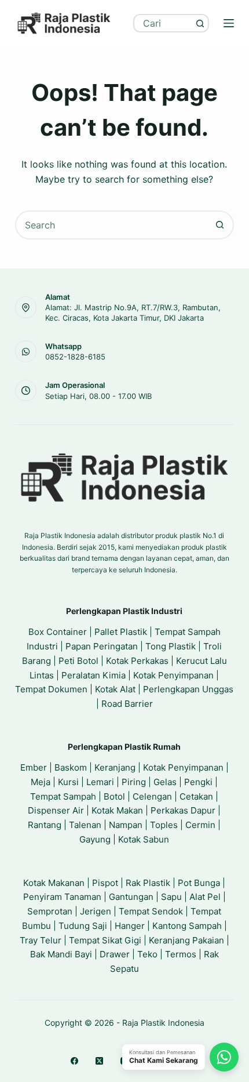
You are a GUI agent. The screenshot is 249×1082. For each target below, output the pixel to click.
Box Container (57, 631)
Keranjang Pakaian (186, 940)
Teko (147, 954)
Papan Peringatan (101, 646)
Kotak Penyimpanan (173, 675)
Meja (40, 781)
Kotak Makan (117, 810)
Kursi (68, 781)
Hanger (130, 925)
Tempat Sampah (63, 796)
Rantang (44, 824)
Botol (114, 796)
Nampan (125, 824)
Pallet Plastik (120, 631)
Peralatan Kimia (93, 675)
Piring (134, 781)
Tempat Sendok (151, 911)
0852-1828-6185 (75, 356)
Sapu (171, 896)
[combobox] (163, 23)
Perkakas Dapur (183, 810)
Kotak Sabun (143, 839)
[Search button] (200, 23)
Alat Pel (205, 896)
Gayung (95, 839)
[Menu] (229, 23)
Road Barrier (127, 703)
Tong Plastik (170, 646)
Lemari (100, 781)
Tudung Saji (82, 925)
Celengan (152, 796)
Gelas (165, 781)
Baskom (70, 767)
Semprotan (49, 911)
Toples (164, 824)
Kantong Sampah (187, 925)
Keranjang (115, 767)
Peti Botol (78, 660)
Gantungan (131, 896)
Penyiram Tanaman (62, 896)
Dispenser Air (56, 810)
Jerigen (95, 911)
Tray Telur (40, 940)
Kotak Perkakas (137, 660)
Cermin (200, 824)
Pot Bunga (199, 882)
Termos (180, 954)
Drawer (115, 954)
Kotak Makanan (54, 882)
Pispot (105, 882)
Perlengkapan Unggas (188, 689)
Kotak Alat (115, 689)
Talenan (85, 824)
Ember (33, 767)
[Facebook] (74, 1061)
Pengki (198, 781)
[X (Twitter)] (99, 1061)
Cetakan (196, 796)
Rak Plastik (148, 882)
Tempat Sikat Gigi (105, 940)
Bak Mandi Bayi (61, 954)
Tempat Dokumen (51, 689)
